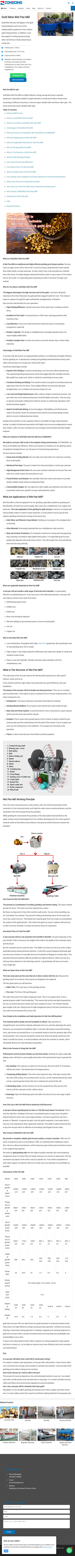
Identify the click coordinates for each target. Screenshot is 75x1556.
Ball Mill (28, 1420)
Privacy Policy (48, 1547)
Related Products (13, 206)
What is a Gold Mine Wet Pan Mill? (20, 118)
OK (6, 1551)
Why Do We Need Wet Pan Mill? (19, 147)
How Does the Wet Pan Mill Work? (20, 162)
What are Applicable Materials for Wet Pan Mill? (25, 143)
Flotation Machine (9, 1442)
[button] (69, 1550)
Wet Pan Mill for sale (15, 113)
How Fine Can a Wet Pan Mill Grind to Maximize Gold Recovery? (31, 187)
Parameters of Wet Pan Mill (17, 196)
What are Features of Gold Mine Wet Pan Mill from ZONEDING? (31, 133)
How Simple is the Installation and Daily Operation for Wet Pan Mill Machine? (36, 177)
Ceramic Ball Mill (65, 1420)
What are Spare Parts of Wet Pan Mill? (21, 172)
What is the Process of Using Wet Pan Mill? (23, 182)
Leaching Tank (9, 1420)
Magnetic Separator (28, 1442)
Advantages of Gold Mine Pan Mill (20, 128)
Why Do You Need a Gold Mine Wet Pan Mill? (24, 123)
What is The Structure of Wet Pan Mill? (21, 152)
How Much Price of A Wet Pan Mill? (20, 167)
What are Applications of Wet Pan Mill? (22, 138)
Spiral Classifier (46, 1442)
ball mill (42, 643)
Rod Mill (46, 1420)
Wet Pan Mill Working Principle (18, 157)
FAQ (8, 201)
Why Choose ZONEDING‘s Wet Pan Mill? (22, 191)
